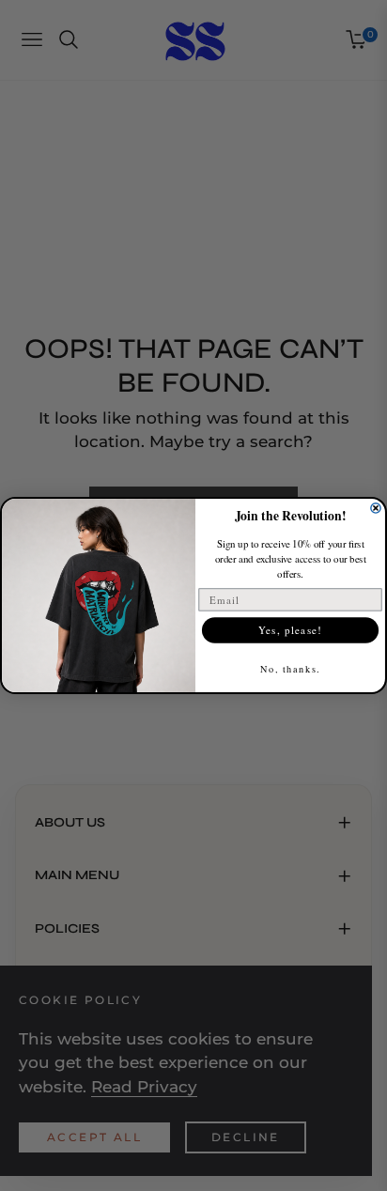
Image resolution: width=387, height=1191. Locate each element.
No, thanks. (290, 668)
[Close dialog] (375, 508)
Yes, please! (290, 629)
